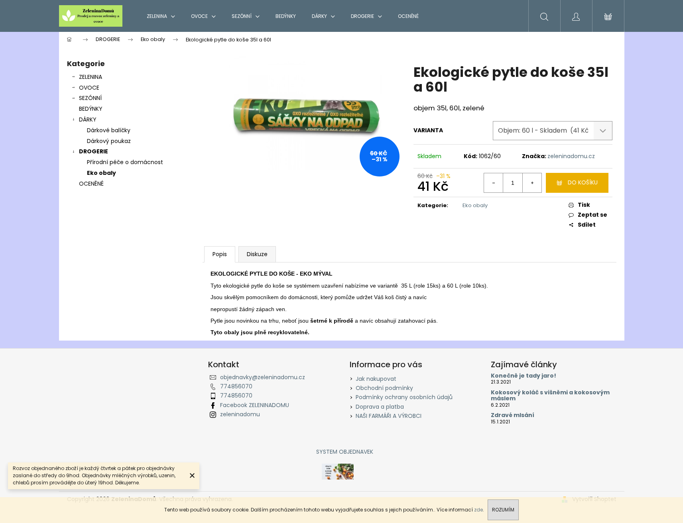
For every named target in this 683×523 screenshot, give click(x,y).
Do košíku (583, 182)
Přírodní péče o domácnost (125, 162)
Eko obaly (101, 173)
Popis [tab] (220, 254)
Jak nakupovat (376, 379)
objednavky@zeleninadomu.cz (262, 377)
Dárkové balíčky (108, 130)
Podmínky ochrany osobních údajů (404, 397)
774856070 (236, 386)
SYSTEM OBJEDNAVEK (344, 452)
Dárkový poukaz (109, 141)
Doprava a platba (380, 407)
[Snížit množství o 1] (493, 182)
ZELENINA (90, 77)
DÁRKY (87, 119)
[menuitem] (161, 16)
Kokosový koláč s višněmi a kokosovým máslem (550, 396)
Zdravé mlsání (512, 415)
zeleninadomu (240, 414)
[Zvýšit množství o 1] (531, 182)
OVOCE (89, 88)
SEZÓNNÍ (90, 98)
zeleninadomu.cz (571, 156)
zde (478, 509)
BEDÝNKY (90, 109)
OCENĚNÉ (91, 184)
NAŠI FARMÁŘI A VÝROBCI (388, 416)
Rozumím (503, 509)
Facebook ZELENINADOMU (254, 405)
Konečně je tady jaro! (523, 376)
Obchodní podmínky (384, 388)
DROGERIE (93, 151)
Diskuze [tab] (257, 254)
